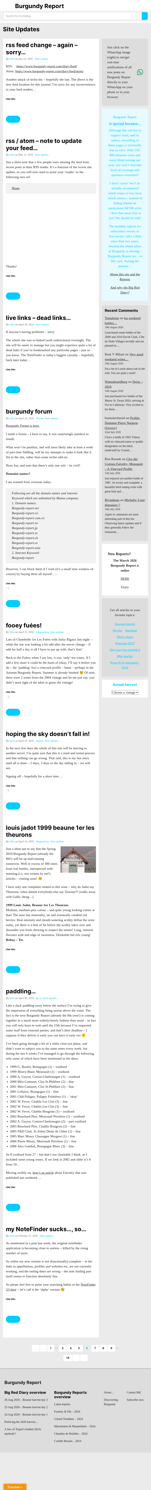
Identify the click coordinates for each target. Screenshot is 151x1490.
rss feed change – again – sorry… (42, 48)
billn (12, 59)
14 (67, 1357)
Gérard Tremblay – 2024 (68, 1418)
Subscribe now (135, 1399)
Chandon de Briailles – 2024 (70, 1433)
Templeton (112, 318)
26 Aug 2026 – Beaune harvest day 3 (26, 1399)
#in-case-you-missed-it (125, 650)
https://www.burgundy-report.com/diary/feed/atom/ (49, 71)
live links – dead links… (38, 317)
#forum (40, 418)
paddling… (21, 991)
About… (109, 1392)
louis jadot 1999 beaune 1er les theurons (50, 831)
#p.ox (39, 998)
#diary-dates (125, 637)
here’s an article (43, 1173)
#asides (39, 740)
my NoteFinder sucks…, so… (46, 1229)
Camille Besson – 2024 (67, 1441)
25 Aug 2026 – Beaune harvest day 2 (26, 1407)
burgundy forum (29, 411)
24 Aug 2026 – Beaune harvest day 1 (26, 1414)
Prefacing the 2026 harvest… (21, 1421)
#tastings (131, 630)
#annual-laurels (125, 624)
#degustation (42, 632)
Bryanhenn (112, 500)
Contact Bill (134, 1392)
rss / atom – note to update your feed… (44, 144)
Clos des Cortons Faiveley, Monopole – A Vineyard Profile (124, 464)
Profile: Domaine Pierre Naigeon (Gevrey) (122, 423)
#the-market (125, 656)
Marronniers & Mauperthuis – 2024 (74, 1426)
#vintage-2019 (124, 643)
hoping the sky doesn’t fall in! (48, 733)
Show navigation (7, 6)
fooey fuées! (24, 625)
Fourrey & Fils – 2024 (67, 1411)
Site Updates (21, 29)
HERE (125, 579)
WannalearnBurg (116, 382)
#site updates (41, 59)
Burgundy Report (39, 6)
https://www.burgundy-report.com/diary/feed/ (46, 66)
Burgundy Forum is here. (23, 426)
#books (117, 630)
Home (16, 188)
